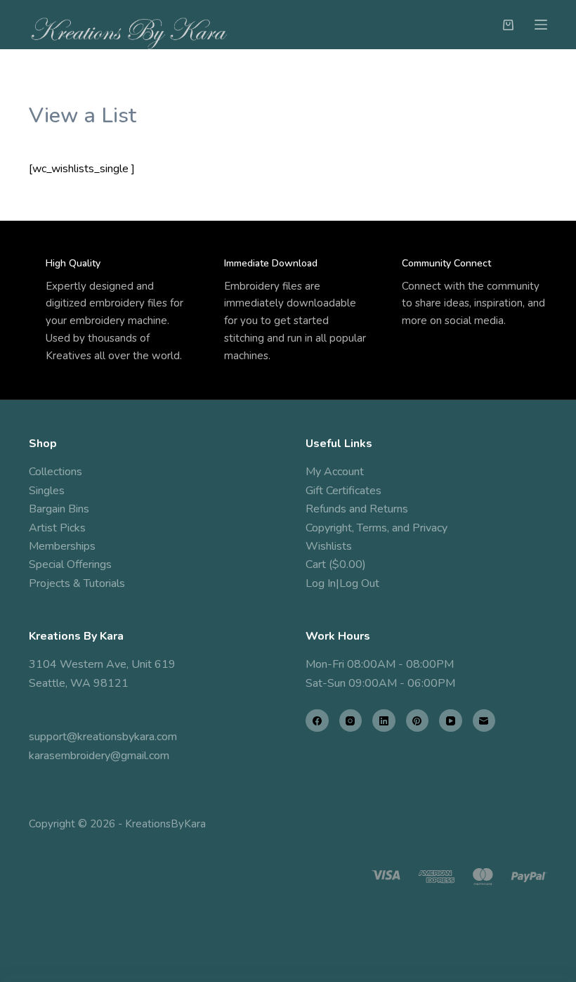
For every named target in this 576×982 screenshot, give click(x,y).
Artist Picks (57, 528)
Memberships (62, 546)
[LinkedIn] (383, 720)
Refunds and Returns (357, 509)
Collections (55, 471)
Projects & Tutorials (77, 583)
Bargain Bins (59, 509)
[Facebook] (317, 720)
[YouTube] (450, 720)
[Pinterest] (417, 720)
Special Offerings (70, 564)
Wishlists (329, 546)
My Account (335, 471)
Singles (47, 490)
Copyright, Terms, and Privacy (376, 528)
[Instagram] (350, 720)
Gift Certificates (343, 490)
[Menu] (541, 24)
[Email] (484, 720)
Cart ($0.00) (336, 564)
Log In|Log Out (342, 583)
